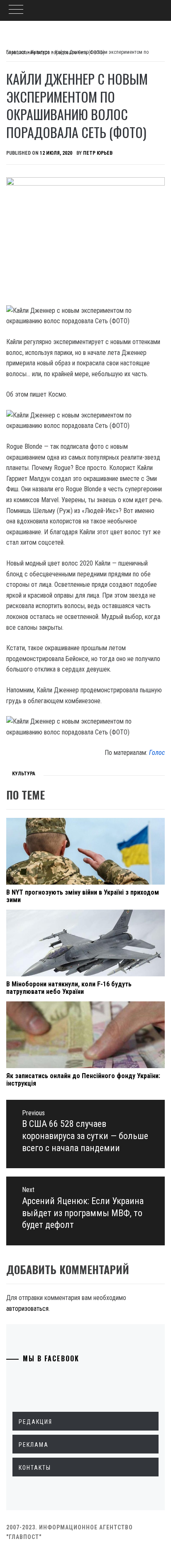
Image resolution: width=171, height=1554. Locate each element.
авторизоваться (27, 1309)
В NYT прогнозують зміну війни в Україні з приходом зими (82, 896)
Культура (23, 774)
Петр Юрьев (97, 153)
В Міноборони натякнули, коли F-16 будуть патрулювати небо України (69, 988)
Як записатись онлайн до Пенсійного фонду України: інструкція (83, 1079)
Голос (157, 753)
